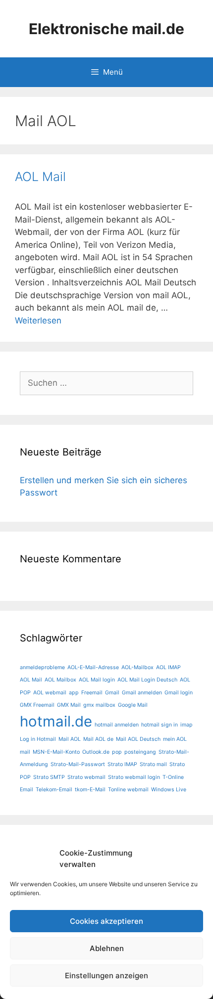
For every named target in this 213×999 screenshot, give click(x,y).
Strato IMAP (122, 764)
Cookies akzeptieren (106, 921)
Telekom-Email (54, 789)
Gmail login (178, 692)
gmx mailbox (99, 705)
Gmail (112, 692)
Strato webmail (86, 777)
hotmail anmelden (117, 725)
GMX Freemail (37, 705)
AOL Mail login (97, 680)
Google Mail (133, 705)
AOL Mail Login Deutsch (147, 680)
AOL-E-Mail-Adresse (93, 667)
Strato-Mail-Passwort (78, 764)
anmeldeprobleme (42, 667)
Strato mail (153, 764)
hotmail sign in (159, 725)
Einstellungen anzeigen (106, 975)
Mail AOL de (98, 739)
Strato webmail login (134, 777)
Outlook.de (95, 752)
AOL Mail (40, 176)
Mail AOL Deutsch (138, 739)
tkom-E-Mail (90, 789)
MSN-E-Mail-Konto (56, 752)
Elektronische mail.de (106, 29)
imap (186, 725)
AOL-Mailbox (137, 667)
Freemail (92, 692)
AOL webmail (49, 692)
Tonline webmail (128, 789)
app (74, 692)
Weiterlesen (38, 320)
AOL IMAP (168, 667)
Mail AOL (69, 739)
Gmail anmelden (142, 692)
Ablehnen (107, 948)
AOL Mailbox (60, 680)
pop (117, 752)
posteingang (140, 752)
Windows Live (168, 789)
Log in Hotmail (38, 739)
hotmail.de (56, 721)
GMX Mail (69, 705)
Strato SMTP (49, 777)
